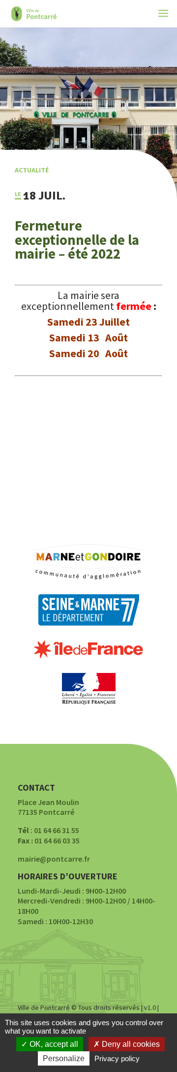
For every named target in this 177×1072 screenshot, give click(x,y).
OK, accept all (53, 1044)
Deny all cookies (130, 1044)
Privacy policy (117, 1058)
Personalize (64, 1058)
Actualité (32, 170)
